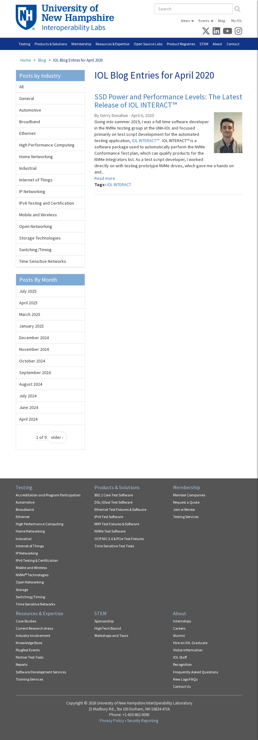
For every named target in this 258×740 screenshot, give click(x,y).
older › (57, 437)
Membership (81, 43)
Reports (21, 664)
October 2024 (32, 361)
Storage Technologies (40, 238)
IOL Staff (180, 657)
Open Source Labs (148, 43)
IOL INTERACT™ (146, 140)
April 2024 (28, 419)
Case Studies (26, 621)
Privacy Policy (112, 720)
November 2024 (34, 349)
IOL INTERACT (119, 184)
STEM (203, 43)
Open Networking (35, 226)
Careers (179, 628)
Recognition (182, 664)
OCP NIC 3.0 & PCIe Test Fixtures (119, 538)
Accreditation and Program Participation (48, 495)
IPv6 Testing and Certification (46, 203)
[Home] (67, 17)
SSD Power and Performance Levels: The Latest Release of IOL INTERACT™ (168, 101)
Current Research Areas (34, 628)
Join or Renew (184, 509)
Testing (24, 43)
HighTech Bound (107, 628)
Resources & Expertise (112, 43)
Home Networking (36, 156)
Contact (233, 43)
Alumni (179, 635)
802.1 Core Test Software (113, 495)
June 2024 (28, 407)
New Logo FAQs (185, 679)
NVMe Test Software (110, 531)
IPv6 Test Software (108, 516)
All (21, 87)
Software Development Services (41, 672)
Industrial (27, 168)
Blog (221, 20)
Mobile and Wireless (38, 215)
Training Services (29, 679)
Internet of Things (36, 180)
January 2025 (31, 326)
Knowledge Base (29, 642)
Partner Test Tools (29, 657)
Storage (22, 589)
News (185, 20)
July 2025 (27, 291)
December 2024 (34, 337)
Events (204, 20)
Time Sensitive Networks (42, 261)
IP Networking (32, 191)
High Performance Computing (47, 145)
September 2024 (35, 372)
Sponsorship (104, 621)
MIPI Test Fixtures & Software (116, 524)
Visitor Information (188, 650)
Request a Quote (186, 502)
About (217, 43)
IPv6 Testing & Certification (37, 560)
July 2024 (27, 396)
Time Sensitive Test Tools (114, 546)
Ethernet (27, 133)
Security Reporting (142, 720)
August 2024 (30, 384)
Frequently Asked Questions (195, 672)
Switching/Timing (35, 249)
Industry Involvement (33, 635)
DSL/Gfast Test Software (113, 502)
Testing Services (186, 516)
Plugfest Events (28, 650)
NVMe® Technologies (32, 574)
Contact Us (182, 686)
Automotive (30, 110)
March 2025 (29, 314)
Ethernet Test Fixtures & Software (120, 509)
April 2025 (28, 303)
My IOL (236, 20)
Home (25, 60)
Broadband (29, 121)
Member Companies (189, 495)
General (26, 98)
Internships (182, 621)
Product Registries (181, 43)
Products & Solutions (51, 43)
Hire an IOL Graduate (190, 642)
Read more (104, 178)
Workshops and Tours (111, 635)
